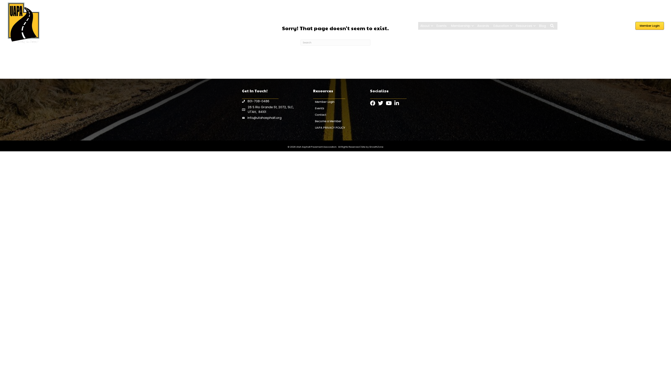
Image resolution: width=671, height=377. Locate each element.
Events (441, 26)
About (425, 26)
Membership (460, 26)
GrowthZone (376, 147)
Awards (483, 26)
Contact (320, 115)
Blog (542, 26)
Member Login (324, 102)
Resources (524, 26)
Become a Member (328, 121)
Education (501, 26)
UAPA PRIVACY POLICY (330, 128)
